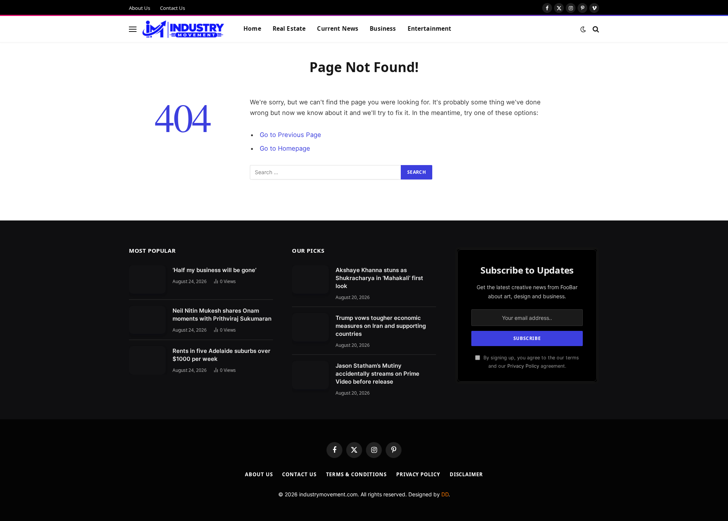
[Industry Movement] (183, 29)
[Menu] (132, 29)
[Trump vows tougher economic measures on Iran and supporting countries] (310, 327)
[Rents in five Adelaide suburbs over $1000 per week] (147, 360)
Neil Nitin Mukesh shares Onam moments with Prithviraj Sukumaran (222, 314)
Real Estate (289, 29)
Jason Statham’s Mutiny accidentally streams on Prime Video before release (377, 373)
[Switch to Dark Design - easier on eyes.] (583, 29)
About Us (139, 8)
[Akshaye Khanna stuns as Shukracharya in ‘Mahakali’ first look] (310, 279)
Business (383, 29)
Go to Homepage (285, 148)
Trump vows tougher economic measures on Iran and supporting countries (381, 325)
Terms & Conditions (356, 474)
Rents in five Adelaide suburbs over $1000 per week (221, 354)
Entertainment (430, 29)
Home (252, 29)
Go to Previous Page (290, 135)
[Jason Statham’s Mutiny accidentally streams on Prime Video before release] (310, 375)
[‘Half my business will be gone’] (147, 279)
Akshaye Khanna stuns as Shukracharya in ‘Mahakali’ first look (379, 278)
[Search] (595, 29)
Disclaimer (466, 474)
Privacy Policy (523, 366)
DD (445, 494)
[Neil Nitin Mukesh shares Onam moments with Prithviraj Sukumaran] (147, 320)
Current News (337, 29)
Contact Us (172, 8)
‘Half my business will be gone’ (214, 270)
